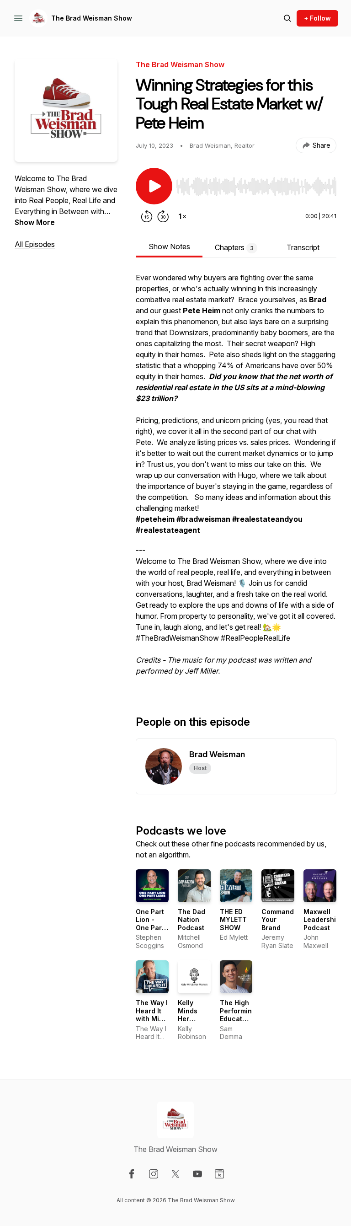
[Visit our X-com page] (175, 1173)
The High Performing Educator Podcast (238, 1015)
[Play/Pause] (154, 186)
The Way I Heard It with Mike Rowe (152, 1015)
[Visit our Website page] (219, 1173)
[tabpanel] (236, 478)
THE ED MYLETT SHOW (233, 920)
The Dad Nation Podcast (191, 920)
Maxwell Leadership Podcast (321, 920)
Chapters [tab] (234, 247)
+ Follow (317, 18)
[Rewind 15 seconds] (146, 216)
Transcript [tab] (303, 247)
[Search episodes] (287, 18)
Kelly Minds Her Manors (190, 1015)
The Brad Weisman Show (91, 18)
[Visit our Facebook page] (131, 1173)
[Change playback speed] (182, 216)
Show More (35, 222)
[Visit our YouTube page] (197, 1173)
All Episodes (35, 244)
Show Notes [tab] (169, 246)
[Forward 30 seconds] (163, 216)
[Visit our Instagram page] (153, 1173)
